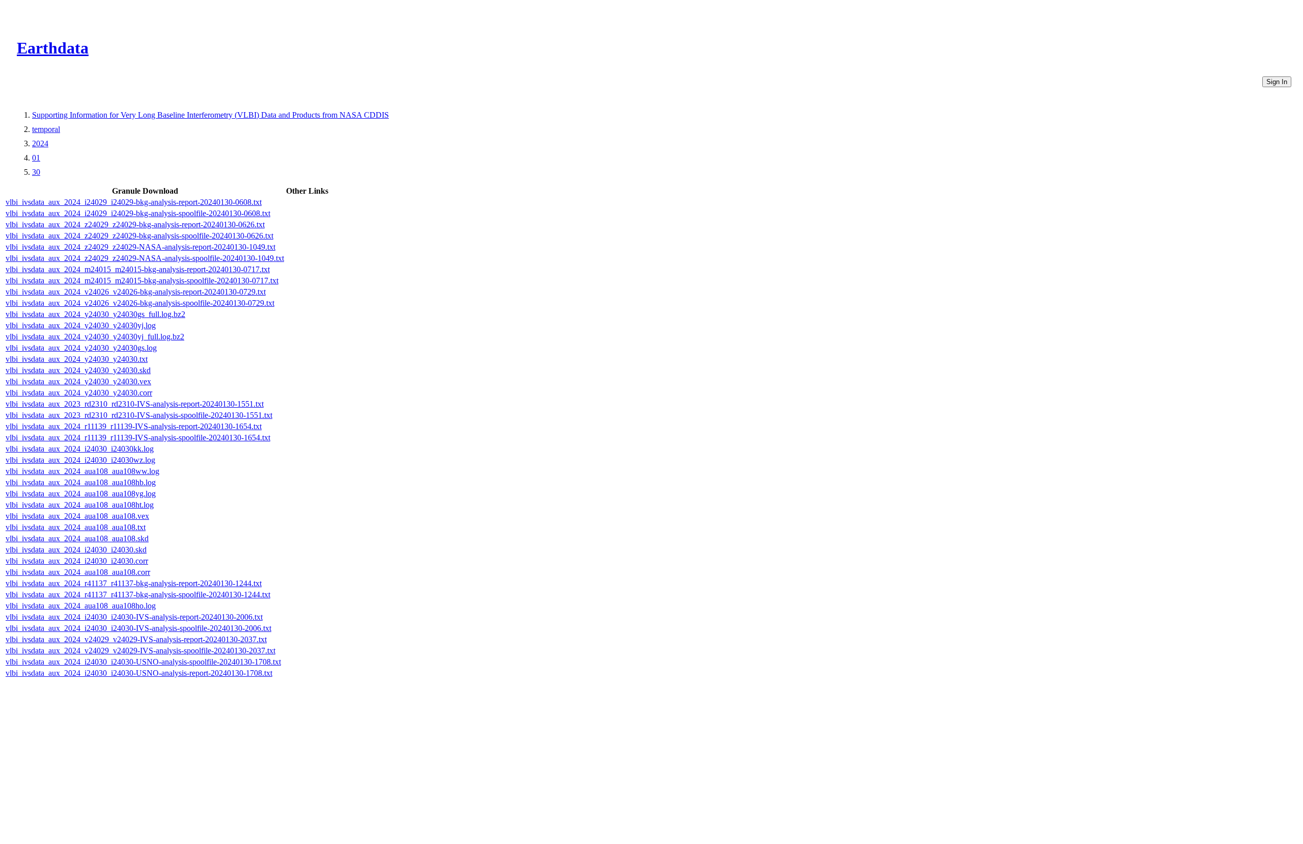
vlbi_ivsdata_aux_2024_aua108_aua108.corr (78, 572)
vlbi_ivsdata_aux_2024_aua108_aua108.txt (76, 527)
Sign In (1276, 82)
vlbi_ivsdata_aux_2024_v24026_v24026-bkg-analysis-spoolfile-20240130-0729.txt (140, 303)
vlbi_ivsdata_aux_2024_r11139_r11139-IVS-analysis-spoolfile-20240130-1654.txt (138, 437)
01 (36, 157)
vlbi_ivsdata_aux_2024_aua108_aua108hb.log (81, 482)
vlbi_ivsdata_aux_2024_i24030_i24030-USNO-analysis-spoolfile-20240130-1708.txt (143, 661)
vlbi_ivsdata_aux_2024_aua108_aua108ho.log (81, 605)
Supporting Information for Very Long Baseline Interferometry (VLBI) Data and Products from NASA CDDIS (210, 115)
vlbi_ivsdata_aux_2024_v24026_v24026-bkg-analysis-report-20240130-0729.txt (136, 291)
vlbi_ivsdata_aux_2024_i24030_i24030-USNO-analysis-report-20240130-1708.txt (139, 673)
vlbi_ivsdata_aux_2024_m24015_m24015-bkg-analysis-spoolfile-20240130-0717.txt (142, 280)
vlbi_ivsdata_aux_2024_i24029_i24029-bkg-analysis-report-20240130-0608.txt (134, 202)
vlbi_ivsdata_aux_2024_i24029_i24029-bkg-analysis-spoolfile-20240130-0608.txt (138, 213)
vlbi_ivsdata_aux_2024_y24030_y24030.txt (77, 359)
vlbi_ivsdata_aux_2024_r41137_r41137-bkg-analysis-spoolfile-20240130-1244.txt (138, 594)
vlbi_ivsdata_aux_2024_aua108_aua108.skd (77, 538)
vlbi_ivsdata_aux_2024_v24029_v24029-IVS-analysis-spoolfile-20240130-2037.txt (140, 650)
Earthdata (53, 48)
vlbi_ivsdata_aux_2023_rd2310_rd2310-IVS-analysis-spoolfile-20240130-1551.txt (139, 415)
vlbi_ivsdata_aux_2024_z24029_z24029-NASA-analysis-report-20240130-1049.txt (140, 247)
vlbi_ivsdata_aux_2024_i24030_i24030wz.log (80, 460)
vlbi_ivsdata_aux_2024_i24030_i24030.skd (76, 549)
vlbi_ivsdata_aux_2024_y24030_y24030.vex (78, 381)
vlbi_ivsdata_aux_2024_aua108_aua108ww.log (82, 471)
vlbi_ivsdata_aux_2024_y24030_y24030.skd (78, 370)
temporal (46, 129)
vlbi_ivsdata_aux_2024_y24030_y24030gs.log (81, 348)
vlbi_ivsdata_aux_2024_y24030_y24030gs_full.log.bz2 (95, 314)
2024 (40, 143)
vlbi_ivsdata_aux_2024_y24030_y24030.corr (79, 392)
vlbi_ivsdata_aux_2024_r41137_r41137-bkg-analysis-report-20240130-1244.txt (134, 583)
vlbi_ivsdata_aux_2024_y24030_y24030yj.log (81, 325)
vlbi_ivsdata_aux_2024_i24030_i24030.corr (77, 561)
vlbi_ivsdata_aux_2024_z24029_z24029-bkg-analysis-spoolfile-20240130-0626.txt (139, 235)
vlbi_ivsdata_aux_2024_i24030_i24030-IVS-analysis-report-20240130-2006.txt (134, 617)
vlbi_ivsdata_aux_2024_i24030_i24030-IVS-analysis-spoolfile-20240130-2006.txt (138, 628)
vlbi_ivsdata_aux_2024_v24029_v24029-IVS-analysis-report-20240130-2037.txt (136, 639)
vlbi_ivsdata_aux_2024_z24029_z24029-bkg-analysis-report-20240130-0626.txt (135, 224)
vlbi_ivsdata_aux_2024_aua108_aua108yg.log (81, 493)
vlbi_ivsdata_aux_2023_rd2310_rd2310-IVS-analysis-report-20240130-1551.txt (135, 404)
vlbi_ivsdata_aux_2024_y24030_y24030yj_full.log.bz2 (95, 336)
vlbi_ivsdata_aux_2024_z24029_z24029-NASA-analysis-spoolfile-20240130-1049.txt (145, 258)
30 (36, 172)
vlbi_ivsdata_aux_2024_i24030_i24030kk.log (80, 448)
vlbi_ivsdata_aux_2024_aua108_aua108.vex (77, 516)
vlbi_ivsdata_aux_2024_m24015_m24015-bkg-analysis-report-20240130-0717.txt (138, 269)
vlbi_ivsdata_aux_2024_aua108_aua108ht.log (80, 504)
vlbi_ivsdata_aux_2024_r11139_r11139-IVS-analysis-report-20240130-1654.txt (134, 426)
